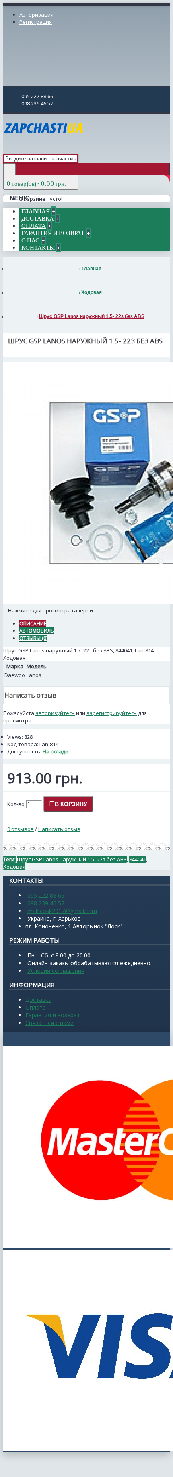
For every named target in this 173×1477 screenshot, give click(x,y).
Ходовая (14, 866)
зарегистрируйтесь (111, 713)
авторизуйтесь (55, 713)
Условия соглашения (55, 970)
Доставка (38, 1000)
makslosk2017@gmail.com (62, 911)
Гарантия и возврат (52, 1015)
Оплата (35, 1007)
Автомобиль (36, 630)
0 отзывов (20, 829)
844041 (137, 859)
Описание (32, 623)
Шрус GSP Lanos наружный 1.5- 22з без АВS (72, 859)
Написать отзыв (59, 829)
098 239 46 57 (45, 903)
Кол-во (16, 804)
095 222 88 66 (45, 895)
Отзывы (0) (33, 638)
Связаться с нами (49, 1023)
